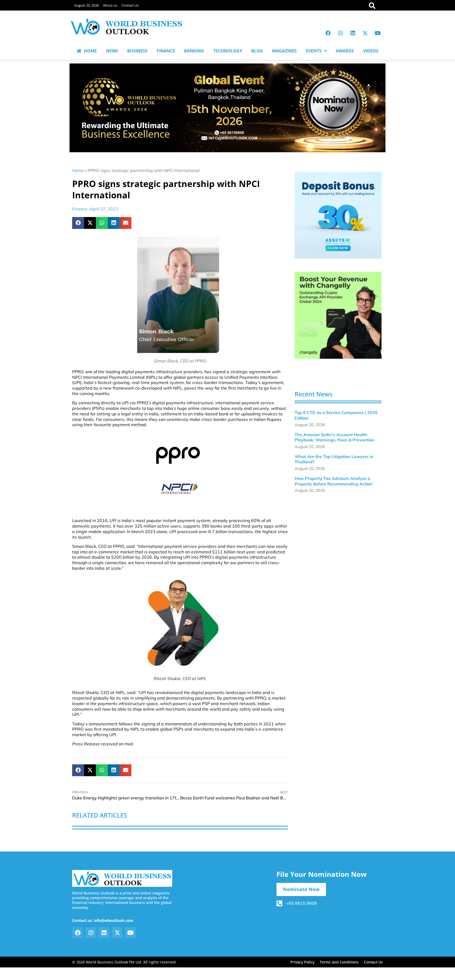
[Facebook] (328, 33)
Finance (79, 208)
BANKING (194, 51)
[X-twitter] (365, 33)
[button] (78, 223)
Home (78, 170)
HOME (90, 51)
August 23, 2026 (86, 5)
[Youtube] (377, 33)
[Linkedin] (353, 33)
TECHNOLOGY (227, 51)
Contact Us (130, 5)
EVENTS (314, 51)
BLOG (257, 51)
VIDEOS (370, 51)
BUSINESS (137, 51)
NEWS (112, 51)
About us (110, 5)
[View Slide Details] (338, 215)
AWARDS (345, 51)
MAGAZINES (284, 51)
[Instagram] (340, 33)
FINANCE (166, 51)
